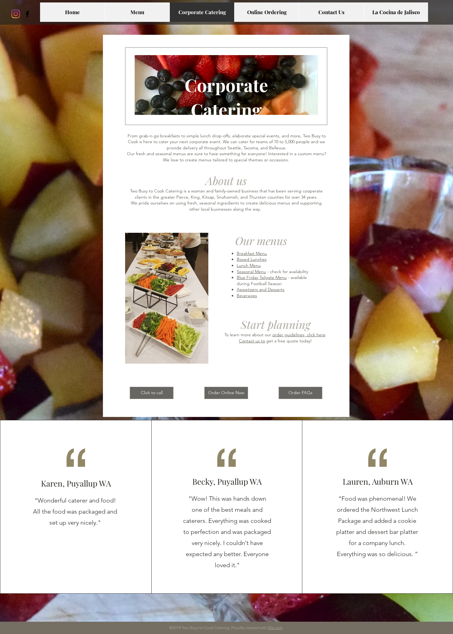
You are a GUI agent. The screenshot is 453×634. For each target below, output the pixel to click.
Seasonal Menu (251, 271)
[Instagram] (15, 14)
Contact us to (252, 341)
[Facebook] (27, 14)
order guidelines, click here (298, 334)
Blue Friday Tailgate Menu (262, 277)
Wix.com (275, 627)
